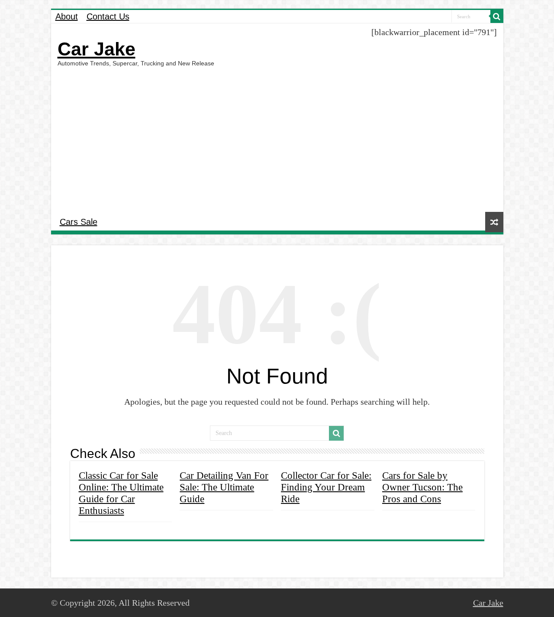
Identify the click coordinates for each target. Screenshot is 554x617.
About (66, 16)
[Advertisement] (277, 138)
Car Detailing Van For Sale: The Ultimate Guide (224, 487)
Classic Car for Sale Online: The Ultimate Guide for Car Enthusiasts (121, 493)
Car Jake (96, 49)
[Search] (496, 16)
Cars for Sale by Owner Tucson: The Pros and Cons (422, 487)
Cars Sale (78, 222)
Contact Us (108, 16)
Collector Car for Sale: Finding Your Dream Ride (326, 487)
